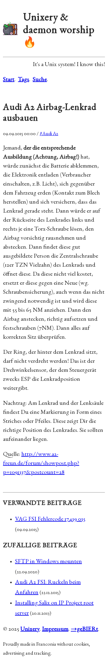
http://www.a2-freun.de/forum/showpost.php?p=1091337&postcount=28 (41, 464)
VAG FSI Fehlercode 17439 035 (50, 520)
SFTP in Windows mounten (48, 562)
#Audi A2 (49, 134)
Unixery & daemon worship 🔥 (58, 31)
